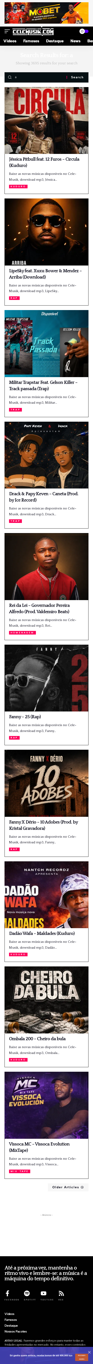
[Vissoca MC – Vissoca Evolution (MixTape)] (46, 1105)
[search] (71, 31)
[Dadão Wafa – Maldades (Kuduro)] (46, 894)
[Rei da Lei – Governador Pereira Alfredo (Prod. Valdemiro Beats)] (46, 566)
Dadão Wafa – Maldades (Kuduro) (41, 933)
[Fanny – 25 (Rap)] (46, 678)
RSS (61, 1300)
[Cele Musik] (33, 31)
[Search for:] (39, 77)
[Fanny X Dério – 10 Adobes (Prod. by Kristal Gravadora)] (46, 783)
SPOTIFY (30, 1300)
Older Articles (65, 1187)
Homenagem (22, 632)
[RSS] (61, 1293)
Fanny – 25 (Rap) (25, 716)
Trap (15, 409)
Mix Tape (20, 1171)
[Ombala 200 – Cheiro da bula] (46, 999)
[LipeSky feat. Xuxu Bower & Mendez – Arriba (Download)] (46, 232)
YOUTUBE (47, 1300)
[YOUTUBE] (43, 1293)
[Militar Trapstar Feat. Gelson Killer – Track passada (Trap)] (46, 343)
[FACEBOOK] (7, 1293)
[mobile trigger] (8, 31)
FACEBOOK (12, 1300)
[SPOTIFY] (27, 1293)
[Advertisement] (46, 1236)
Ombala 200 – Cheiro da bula (37, 1038)
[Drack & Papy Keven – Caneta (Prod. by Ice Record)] (46, 455)
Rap (14, 298)
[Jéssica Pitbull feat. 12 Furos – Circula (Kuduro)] (46, 120)
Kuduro (18, 186)
